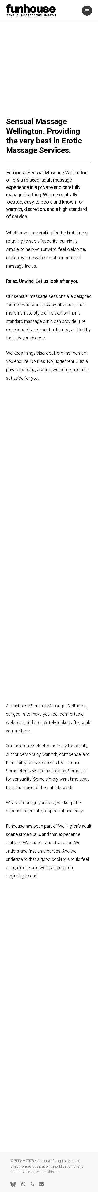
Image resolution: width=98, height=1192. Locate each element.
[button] (87, 10)
